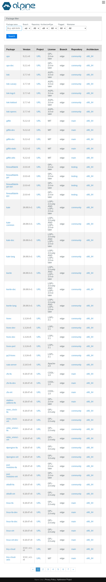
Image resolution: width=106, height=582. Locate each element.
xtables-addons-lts (11, 401)
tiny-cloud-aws (11, 558)
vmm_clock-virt (11, 420)
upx (8, 56)
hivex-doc (10, 337)
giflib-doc (10, 139)
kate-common (10, 224)
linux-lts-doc (11, 521)
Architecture (44, 24)
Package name (12, 24)
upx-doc (10, 65)
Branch (25, 24)
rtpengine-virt (12, 457)
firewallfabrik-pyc (12, 194)
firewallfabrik (12, 167)
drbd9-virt (10, 494)
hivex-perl (10, 346)
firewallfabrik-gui (12, 176)
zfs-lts (9, 374)
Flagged (61, 24)
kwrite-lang (11, 306)
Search (11, 36)
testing (74, 167)
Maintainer (71, 24)
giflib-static (11, 149)
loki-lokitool (11, 102)
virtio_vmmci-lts (12, 429)
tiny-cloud (10, 549)
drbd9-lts (10, 484)
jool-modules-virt (12, 475)
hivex (8, 318)
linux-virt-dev (12, 540)
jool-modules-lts (11, 466)
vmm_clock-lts (11, 411)
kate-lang (10, 256)
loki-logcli (10, 93)
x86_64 (89, 56)
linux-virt (10, 531)
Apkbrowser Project (64, 580)
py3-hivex (10, 355)
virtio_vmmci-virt (12, 438)
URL (39, 56)
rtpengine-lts (12, 448)
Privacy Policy (50, 580)
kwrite (9, 273)
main (73, 121)
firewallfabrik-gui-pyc (12, 185)
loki (8, 75)
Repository (35, 24)
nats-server (11, 365)
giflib (8, 121)
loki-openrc (11, 112)
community (76, 56)
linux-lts (9, 503)
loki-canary (11, 84)
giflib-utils (10, 158)
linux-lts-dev (11, 512)
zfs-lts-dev (11, 383)
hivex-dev (10, 328)
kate (8, 207)
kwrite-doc (11, 289)
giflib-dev (10, 130)
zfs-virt (9, 392)
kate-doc (10, 240)
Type (51, 24)
